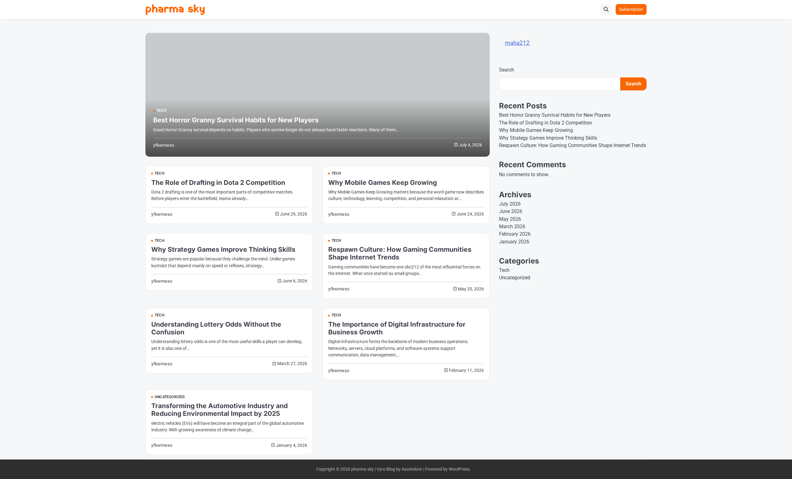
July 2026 (510, 204)
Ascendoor (412, 469)
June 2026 (510, 211)
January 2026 (514, 242)
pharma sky (175, 9)
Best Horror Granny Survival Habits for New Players (236, 120)
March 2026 (512, 226)
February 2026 (515, 234)
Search (506, 70)
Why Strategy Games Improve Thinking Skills (223, 249)
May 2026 (510, 219)
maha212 (517, 42)
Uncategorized (170, 397)
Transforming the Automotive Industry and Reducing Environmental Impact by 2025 (219, 409)
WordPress (459, 469)
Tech (161, 111)
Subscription (631, 9)
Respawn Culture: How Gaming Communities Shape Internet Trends (572, 145)
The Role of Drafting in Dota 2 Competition (218, 182)
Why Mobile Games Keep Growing (382, 182)
